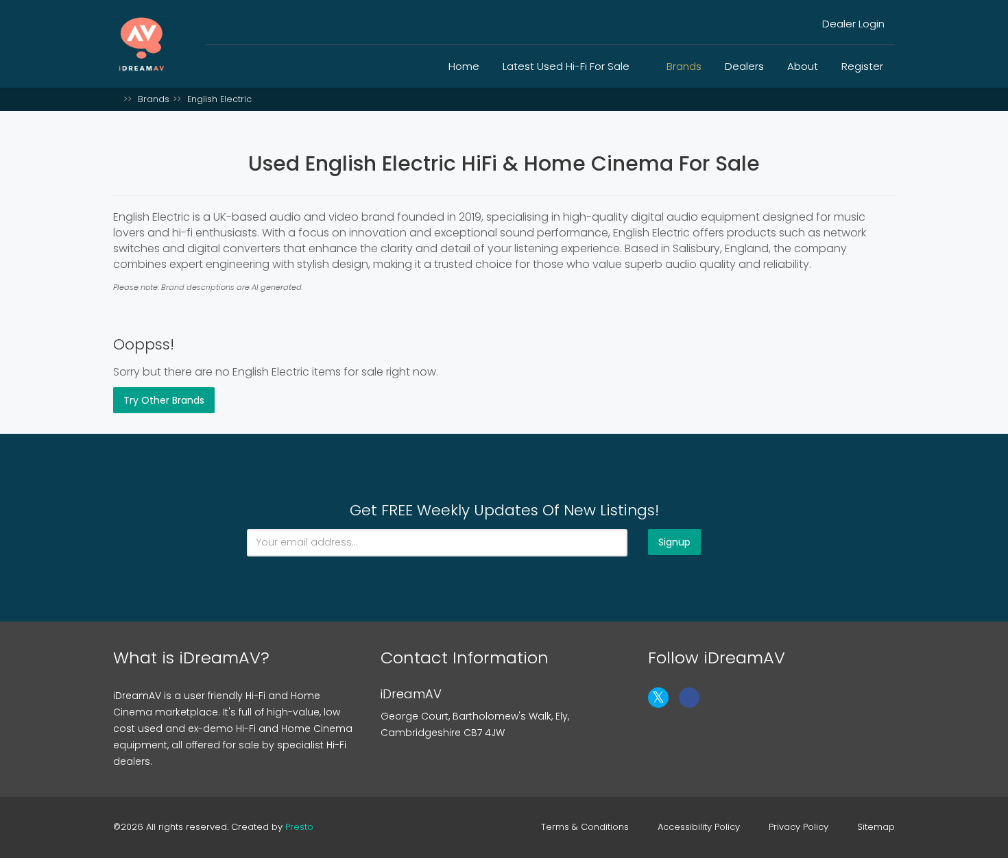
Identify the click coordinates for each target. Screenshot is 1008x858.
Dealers (744, 66)
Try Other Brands (163, 400)
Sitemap (876, 827)
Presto (299, 826)
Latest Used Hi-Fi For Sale (567, 66)
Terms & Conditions (585, 827)
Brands (684, 66)
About (802, 66)
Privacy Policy (798, 827)
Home (463, 66)
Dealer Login (852, 23)
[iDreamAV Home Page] (116, 99)
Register (862, 66)
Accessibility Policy (699, 827)
